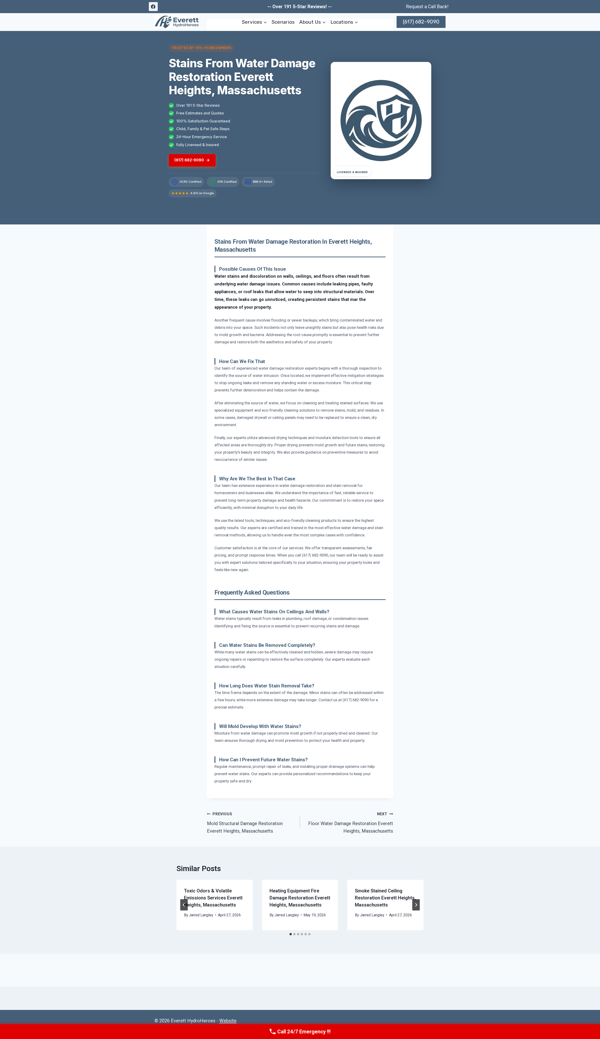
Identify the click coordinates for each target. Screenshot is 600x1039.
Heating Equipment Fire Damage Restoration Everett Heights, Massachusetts (300, 898)
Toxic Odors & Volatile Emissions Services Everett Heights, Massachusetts (213, 898)
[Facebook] (153, 6)
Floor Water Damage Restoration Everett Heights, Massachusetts (350, 823)
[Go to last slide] (184, 904)
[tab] (290, 934)
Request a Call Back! (427, 6)
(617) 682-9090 (421, 22)
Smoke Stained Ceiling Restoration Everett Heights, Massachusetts (385, 898)
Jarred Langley (201, 915)
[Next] (416, 904)
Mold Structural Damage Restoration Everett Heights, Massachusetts (245, 823)
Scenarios (283, 22)
